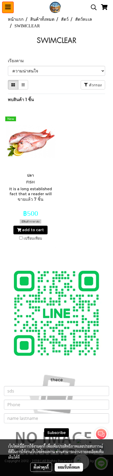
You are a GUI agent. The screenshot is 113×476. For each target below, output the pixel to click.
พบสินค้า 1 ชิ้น (21, 99)
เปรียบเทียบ (33, 238)
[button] (92, 7)
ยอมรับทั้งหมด (69, 467)
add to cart (32, 230)
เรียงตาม (17, 60)
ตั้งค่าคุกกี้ (41, 467)
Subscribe (56, 432)
